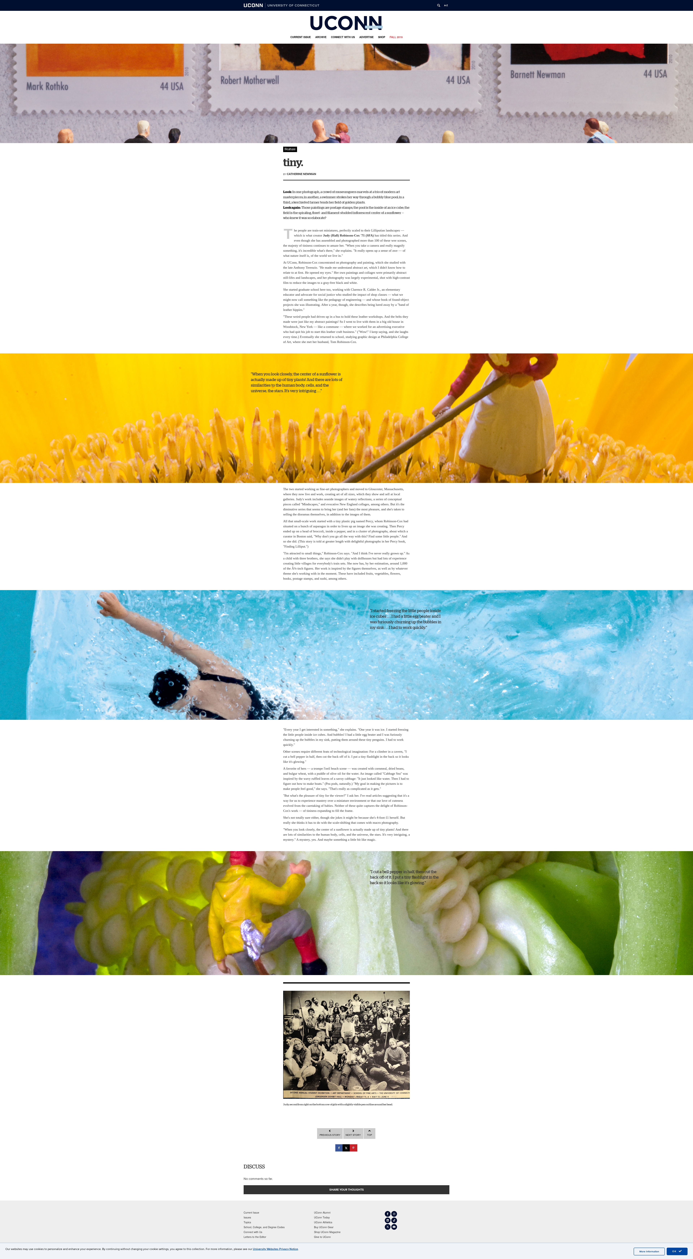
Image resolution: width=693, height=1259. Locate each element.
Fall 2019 (396, 37)
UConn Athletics (323, 1222)
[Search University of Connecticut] (439, 5)
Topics (247, 1222)
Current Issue (300, 37)
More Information (649, 1251)
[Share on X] (346, 1147)
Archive (320, 37)
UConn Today (322, 1217)
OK (675, 1251)
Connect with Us (343, 37)
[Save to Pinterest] (353, 1147)
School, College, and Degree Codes (264, 1227)
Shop (381, 37)
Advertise (366, 37)
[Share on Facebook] (339, 1147)
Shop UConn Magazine (327, 1232)
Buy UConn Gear (324, 1227)
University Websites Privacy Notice (275, 1249)
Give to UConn (322, 1237)
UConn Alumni (322, 1212)
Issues (247, 1217)
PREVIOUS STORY (330, 1135)
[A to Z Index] (446, 5)
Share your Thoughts (346, 1190)
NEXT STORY (353, 1135)
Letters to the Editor (255, 1237)
